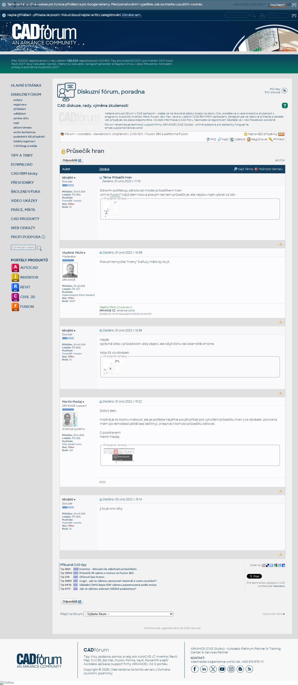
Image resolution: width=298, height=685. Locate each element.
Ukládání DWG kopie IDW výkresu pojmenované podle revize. (118, 584)
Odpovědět (70, 160)
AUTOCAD (28, 267)
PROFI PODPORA (26, 237)
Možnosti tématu (270, 169)
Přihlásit (278, 139)
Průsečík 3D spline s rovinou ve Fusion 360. (106, 573)
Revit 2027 (18, 64)
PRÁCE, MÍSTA (23, 209)
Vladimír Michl (73, 253)
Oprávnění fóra (273, 614)
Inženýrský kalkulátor (71, 64)
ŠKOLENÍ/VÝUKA (25, 191)
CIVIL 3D (27, 297)
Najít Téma (245, 169)
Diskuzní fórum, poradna (110, 91)
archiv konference (25, 132)
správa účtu (21, 118)
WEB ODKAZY (23, 228)
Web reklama (120, 670)
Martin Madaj (72, 402)
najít (16, 123)
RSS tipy (275, 89)
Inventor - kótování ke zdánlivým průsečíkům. (108, 569)
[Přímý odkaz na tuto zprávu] (100, 177)
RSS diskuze (272, 92)
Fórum (69, 134)
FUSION (26, 306)
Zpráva (104, 169)
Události (240, 139)
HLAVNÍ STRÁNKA (26, 85)
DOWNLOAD (22, 164)
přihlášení (20, 109)
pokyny (18, 100)
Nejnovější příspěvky (262, 134)
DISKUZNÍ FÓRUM (26, 94)
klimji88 (68, 178)
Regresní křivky (124, 64)
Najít (225, 139)
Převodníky (151, 64)
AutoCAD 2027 (131, 60)
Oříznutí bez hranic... (92, 577)
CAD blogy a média (25, 146)
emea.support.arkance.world (123, 127)
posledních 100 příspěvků (29, 136)
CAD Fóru (186, 120)
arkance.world (126, 310)
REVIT (24, 287)
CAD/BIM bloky (24, 173)
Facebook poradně (262, 120)
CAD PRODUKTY (25, 219)
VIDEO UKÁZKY (24, 200)
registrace (20, 104)
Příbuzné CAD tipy (73, 565)
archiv (280, 160)
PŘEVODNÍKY (22, 182)
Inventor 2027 (156, 60)
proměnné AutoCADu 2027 (41, 67)
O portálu (160, 664)
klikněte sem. (131, 15)
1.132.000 (72, 60)
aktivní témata (23, 127)
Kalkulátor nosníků (44, 64)
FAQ (213, 139)
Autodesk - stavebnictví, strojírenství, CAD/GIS (110, 134)
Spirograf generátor (98, 64)
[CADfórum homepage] (44, 34)
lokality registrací (24, 141)
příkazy (16, 67)
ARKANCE (198, 649)
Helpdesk (279, 586)
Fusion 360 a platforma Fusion (167, 134)
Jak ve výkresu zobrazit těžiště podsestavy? (107, 588)
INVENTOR (28, 277)
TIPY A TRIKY (22, 155)
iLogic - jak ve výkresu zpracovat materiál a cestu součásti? (118, 581)
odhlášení (20, 113)
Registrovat (259, 139)
